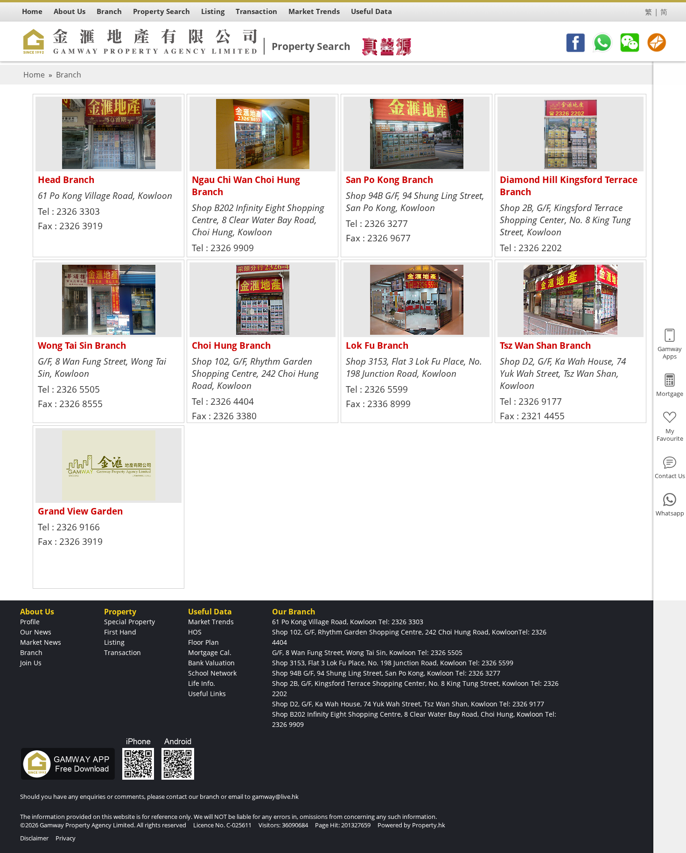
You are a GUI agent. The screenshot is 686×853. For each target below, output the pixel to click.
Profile (30, 621)
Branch (68, 75)
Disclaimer (34, 838)
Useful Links (207, 693)
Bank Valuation (211, 662)
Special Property (129, 621)
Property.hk (428, 825)
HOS (195, 631)
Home (34, 75)
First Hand (120, 631)
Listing (114, 642)
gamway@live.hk (275, 796)
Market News (40, 642)
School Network (212, 673)
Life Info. (201, 683)
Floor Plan (203, 642)
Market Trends (211, 621)
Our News (35, 631)
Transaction (122, 652)
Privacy (66, 838)
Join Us (31, 662)
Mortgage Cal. (209, 652)
